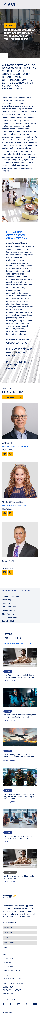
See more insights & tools (14, 643)
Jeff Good (7, 442)
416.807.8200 (7, 450)
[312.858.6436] (10, 572)
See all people (10, 397)
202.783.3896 (7, 509)
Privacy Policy (9, 966)
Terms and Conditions (13, 970)
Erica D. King (7, 603)
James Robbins (9, 610)
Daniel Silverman (9, 617)
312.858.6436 (7, 568)
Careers (7, 962)
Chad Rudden (8, 614)
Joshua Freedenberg (11, 596)
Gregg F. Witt (8, 561)
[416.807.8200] (10, 454)
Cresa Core (8, 958)
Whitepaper (10, 872)
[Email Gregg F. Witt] (4, 572)
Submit (5, 948)
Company (3, 936)
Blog (8, 671)
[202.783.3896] (10, 513)
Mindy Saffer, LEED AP (13, 501)
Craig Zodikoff (8, 621)
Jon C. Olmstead (9, 606)
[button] (20, 282)
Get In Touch (9, 1000)
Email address (5, 942)
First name (4, 926)
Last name (4, 931)
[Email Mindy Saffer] (4, 513)
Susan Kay (6, 599)
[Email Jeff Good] (4, 454)
